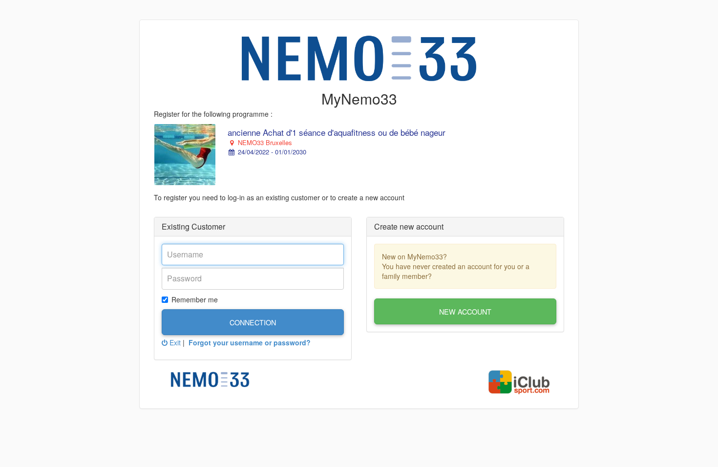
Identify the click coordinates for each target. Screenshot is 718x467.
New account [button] (465, 311)
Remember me (194, 299)
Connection (253, 322)
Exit (174, 342)
